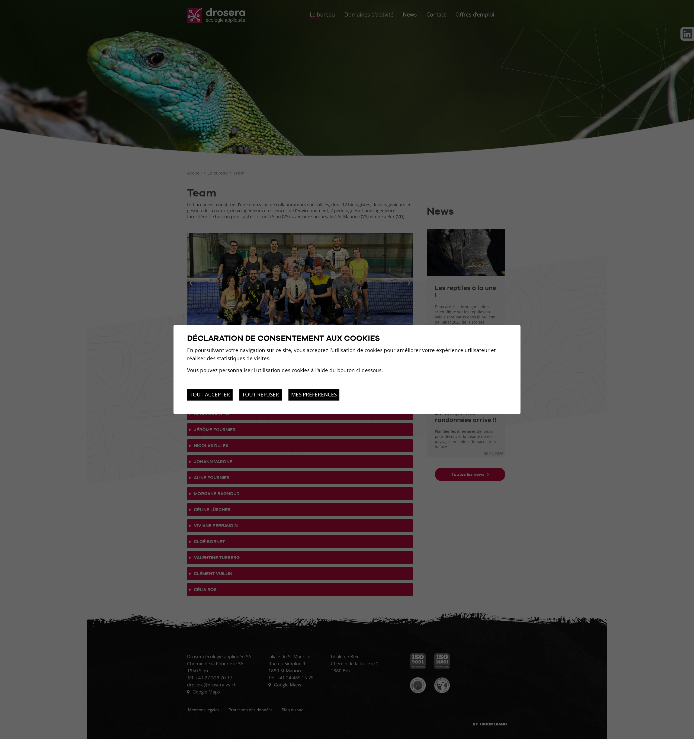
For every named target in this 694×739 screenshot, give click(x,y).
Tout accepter (210, 394)
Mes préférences (314, 394)
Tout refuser (260, 394)
